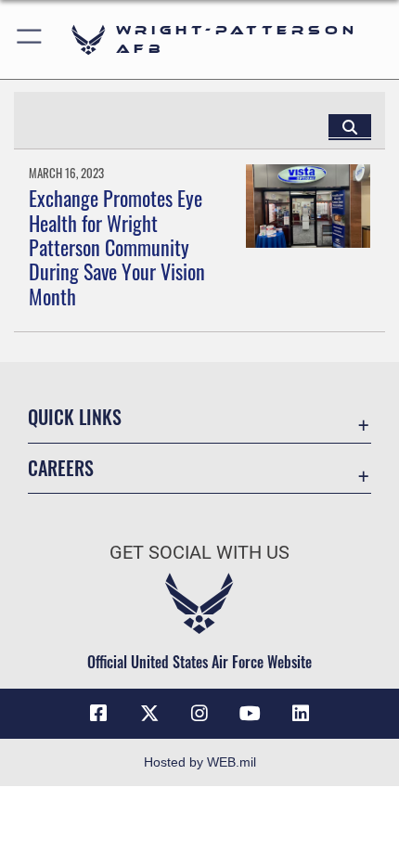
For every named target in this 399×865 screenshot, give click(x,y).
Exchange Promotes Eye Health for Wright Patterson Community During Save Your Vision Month (117, 247)
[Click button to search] (349, 126)
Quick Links (75, 417)
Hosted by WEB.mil (200, 762)
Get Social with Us (199, 552)
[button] (30, 39)
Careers (61, 468)
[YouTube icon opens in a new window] (250, 714)
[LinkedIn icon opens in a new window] (301, 714)
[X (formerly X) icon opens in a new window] (149, 714)
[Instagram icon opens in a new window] (199, 714)
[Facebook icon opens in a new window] (98, 714)
